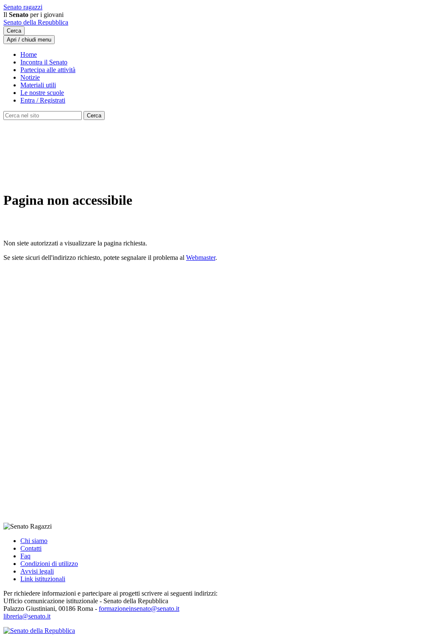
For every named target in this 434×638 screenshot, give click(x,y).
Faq (25, 556)
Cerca (14, 31)
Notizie (30, 77)
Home (28, 54)
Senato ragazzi (22, 7)
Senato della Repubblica (35, 22)
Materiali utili (38, 85)
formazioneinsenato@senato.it (139, 608)
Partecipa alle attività (47, 69)
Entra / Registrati (42, 100)
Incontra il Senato (43, 62)
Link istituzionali (42, 578)
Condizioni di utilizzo (49, 563)
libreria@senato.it (26, 616)
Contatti (31, 548)
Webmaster (200, 257)
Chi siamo (33, 540)
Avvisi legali (37, 571)
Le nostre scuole (42, 92)
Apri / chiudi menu (29, 39)
